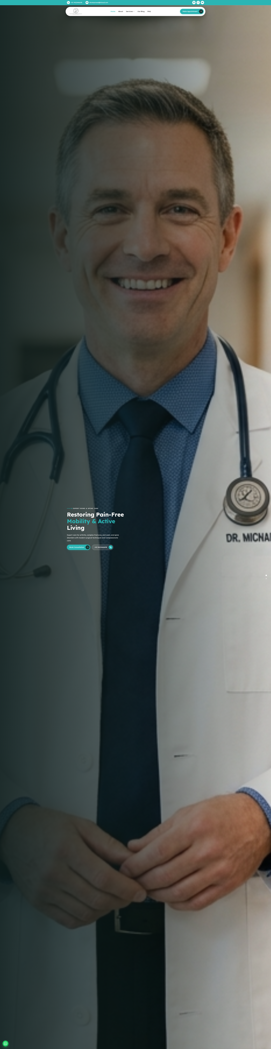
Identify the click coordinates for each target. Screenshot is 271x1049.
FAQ (149, 11)
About (120, 11)
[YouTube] (202, 2)
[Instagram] (198, 2)
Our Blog (141, 11)
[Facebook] (194, 2)
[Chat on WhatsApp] (5, 1043)
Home (113, 11)
